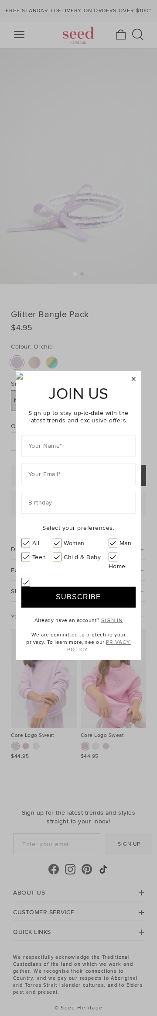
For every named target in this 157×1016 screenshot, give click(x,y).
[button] (133, 379)
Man (125, 543)
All (36, 543)
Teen (39, 557)
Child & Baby (82, 557)
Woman (74, 543)
